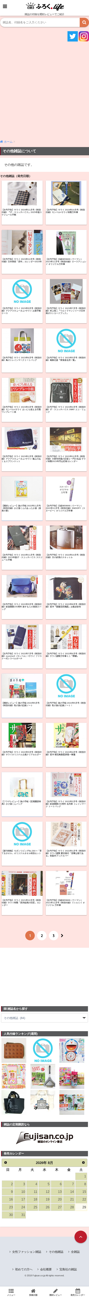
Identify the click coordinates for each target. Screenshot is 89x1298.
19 (47, 1199)
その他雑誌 (56, 1251)
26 (47, 1207)
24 (23, 1207)
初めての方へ (23, 1269)
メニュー (11, 1295)
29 (84, 1207)
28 (72, 1207)
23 (11, 1207)
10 (23, 1191)
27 (60, 1207)
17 (23, 1199)
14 (72, 1191)
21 (72, 1199)
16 (11, 1199)
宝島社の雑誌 (68, 1269)
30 (11, 1215)
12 (47, 1191)
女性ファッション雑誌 (26, 1251)
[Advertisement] (44, 90)
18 (35, 1199)
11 (35, 1191)
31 (23, 1215)
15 (84, 1191)
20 (60, 1199)
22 (84, 1199)
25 (35, 1207)
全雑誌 (75, 1251)
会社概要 (46, 1269)
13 (60, 1191)
